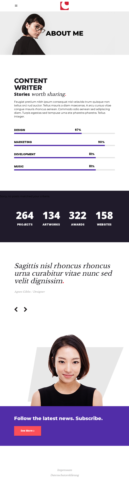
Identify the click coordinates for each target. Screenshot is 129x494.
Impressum (64, 470)
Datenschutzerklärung (64, 475)
